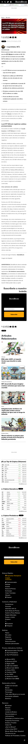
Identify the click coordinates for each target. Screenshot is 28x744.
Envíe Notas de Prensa (12, 611)
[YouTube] (10, 37)
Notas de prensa (10, 641)
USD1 (3, 479)
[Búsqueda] (5, 2)
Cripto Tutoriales (10, 593)
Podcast (9, 597)
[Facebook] (6, 37)
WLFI (3, 535)
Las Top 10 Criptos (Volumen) (14, 462)
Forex (2, 406)
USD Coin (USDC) (12, 666)
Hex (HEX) (9, 674)
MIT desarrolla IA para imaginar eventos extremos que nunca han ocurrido (13, 385)
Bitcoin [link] (11, 54)
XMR (3, 509)
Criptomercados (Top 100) (14, 650)
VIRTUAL (3, 528)
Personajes (8, 692)
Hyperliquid (7, 481)
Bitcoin (2, 17)
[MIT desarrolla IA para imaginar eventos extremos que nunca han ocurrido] (13, 373)
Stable (7, 524)
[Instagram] (8, 37)
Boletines (8, 698)
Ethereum (6, 468)
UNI (2, 505)
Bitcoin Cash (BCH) (12, 668)
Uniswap (8, 505)
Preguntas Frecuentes (12, 720)
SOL (2, 472)
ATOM (3, 526)
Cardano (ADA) (11, 672)
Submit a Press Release (12, 613)
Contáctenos (9, 604)
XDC (3, 533)
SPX (2, 494)
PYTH (3, 522)
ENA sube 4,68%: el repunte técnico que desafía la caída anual (11, 361)
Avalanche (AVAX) (12, 676)
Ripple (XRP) (10, 663)
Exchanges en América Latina (14, 718)
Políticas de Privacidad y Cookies (15, 735)
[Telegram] (13, 37)
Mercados (8, 17)
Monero (8, 509)
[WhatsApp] (4, 37)
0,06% (7, 5)
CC (2, 530)
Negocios (8, 637)
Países (7, 633)
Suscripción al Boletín (12, 696)
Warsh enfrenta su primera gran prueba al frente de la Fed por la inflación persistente (12, 437)
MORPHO (3, 501)
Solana (6, 472)
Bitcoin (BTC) (10, 659)
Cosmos (7, 526)
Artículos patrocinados (12, 643)
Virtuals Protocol (9, 528)
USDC (3, 470)
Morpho (8, 501)
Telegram (9, 626)
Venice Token (9, 499)
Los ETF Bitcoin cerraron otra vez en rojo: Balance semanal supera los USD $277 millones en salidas (13, 26)
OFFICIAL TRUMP (10, 503)
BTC (2, 466)
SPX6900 (8, 494)
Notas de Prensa (10, 589)
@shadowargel (5, 49)
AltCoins (3, 357)
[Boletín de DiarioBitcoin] (16, 37)
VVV (2, 499)
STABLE (3, 524)
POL (2, 518)
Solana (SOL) (10, 670)
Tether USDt (7, 464)
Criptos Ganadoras (10, 489)
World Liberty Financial (10, 535)
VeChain (8, 492)
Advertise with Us (10, 608)
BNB (2, 476)
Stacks (7, 520)
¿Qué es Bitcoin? (10, 727)
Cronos (8, 507)
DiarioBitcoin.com (23, 484)
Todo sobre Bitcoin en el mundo (15, 694)
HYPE (13, 5)
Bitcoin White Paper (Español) (14, 731)
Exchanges (8, 591)
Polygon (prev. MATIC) (10, 518)
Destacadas (9, 690)
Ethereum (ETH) (11, 661)
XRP (2, 474)
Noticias (7, 584)
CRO (2, 507)
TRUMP (3, 503)
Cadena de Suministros (6, 381)
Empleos (8, 619)
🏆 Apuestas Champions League (13, 577)
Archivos (8, 710)
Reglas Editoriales (10, 615)
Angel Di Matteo (11, 47)
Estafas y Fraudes (10, 723)
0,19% (20, 5)
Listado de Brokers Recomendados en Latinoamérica (11, 714)
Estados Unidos (4, 433)
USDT (3, 464)
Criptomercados (11, 582)
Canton (7, 530)
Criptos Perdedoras (10, 516)
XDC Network (8, 533)
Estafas (7, 586)
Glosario (7, 595)
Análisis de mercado (11, 685)
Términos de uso (10, 733)
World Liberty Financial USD (9, 479)
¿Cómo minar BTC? (11, 729)
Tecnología (8, 639)
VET (2, 492)
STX (2, 520)
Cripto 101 (8, 725)
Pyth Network (8, 522)
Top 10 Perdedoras (12, 655)
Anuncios (8, 606)
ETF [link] (7, 54)
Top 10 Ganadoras (12, 652)
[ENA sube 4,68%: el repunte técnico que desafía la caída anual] (13, 349)
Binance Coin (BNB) (12, 678)
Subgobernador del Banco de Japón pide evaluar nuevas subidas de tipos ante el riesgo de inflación (13, 411)
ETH (2, 468)
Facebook (9, 623)
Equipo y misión (10, 617)
